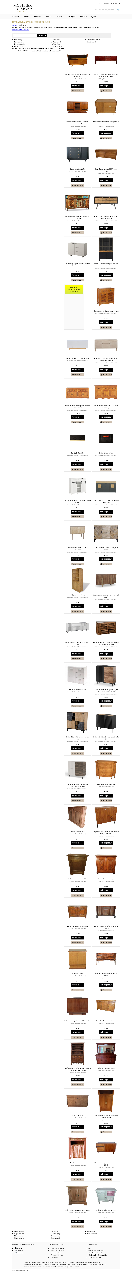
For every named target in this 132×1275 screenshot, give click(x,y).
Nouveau (15, 16)
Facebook (19, 1248)
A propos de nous (57, 1255)
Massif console (92, 1234)
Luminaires (37, 16)
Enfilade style (18, 40)
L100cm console (56, 42)
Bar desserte (91, 1231)
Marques (59, 16)
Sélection (83, 16)
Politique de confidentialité (98, 1255)
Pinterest (19, 1250)
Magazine (93, 16)
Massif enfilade (19, 1236)
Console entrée (55, 40)
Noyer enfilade (19, 1234)
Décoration (48, 16)
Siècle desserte (19, 1238)
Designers (72, 16)
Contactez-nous (56, 1253)
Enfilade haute (19, 42)
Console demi (55, 1238)
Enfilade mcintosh (56, 46)
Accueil (14, 25)
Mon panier (115, 3)
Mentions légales (95, 1257)
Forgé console (91, 42)
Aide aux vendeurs (57, 1250)
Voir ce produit (77, 86)
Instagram (19, 1253)
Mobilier (26, 16)
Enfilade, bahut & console (20, 30)
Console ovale (55, 1236)
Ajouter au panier (77, 91)
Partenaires (54, 1257)
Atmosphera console (93, 40)
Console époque (56, 1234)
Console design (19, 1231)
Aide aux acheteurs (57, 1248)
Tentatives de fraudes (96, 1250)
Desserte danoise (19, 44)
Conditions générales (96, 1253)
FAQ (90, 1248)
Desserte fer (54, 1231)
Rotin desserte (18, 46)
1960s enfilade (55, 44)
